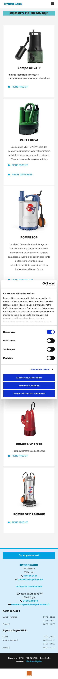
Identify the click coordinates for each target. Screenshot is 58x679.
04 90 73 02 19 (30, 601)
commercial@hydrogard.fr (30, 579)
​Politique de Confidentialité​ (29, 586)
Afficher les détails (40, 369)
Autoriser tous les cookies (29, 377)
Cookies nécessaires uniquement (29, 393)
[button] (46, 4)
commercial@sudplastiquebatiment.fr (30, 604)
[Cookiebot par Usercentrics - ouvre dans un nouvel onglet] (42, 284)
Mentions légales (34, 661)
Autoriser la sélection (29, 385)
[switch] (51, 340)
